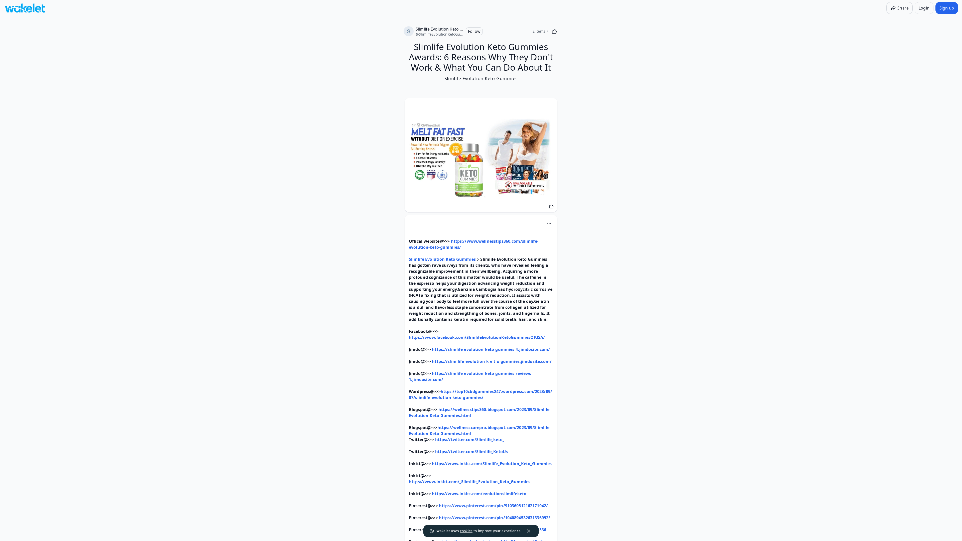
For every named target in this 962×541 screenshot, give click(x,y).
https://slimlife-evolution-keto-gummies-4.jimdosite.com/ (491, 349)
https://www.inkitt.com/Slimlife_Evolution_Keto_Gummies (492, 463)
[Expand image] (481, 156)
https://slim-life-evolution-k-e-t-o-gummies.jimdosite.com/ (491, 361)
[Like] (554, 31)
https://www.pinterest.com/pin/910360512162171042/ (493, 505)
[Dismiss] (529, 531)
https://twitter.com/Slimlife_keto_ (469, 439)
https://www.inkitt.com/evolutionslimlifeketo (479, 493)
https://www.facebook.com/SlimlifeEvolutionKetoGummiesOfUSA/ (477, 337)
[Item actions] (549, 223)
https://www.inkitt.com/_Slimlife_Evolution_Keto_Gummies (469, 481)
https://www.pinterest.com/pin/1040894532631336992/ (494, 517)
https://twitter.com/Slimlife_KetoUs (471, 451)
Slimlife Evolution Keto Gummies (442, 259)
